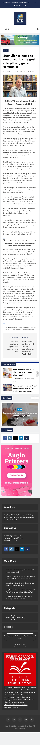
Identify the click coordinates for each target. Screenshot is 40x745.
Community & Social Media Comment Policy (20, 637)
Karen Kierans (19, 379)
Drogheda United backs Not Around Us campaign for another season (19, 597)
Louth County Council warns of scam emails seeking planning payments (20, 584)
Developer (8, 71)
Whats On (19, 617)
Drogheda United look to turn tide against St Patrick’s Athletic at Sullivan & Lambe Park (20, 591)
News (6, 50)
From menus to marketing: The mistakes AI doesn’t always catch (16, 2)
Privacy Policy (20, 644)
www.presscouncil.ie (11, 707)
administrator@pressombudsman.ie (15, 705)
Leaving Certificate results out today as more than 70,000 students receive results (25, 388)
